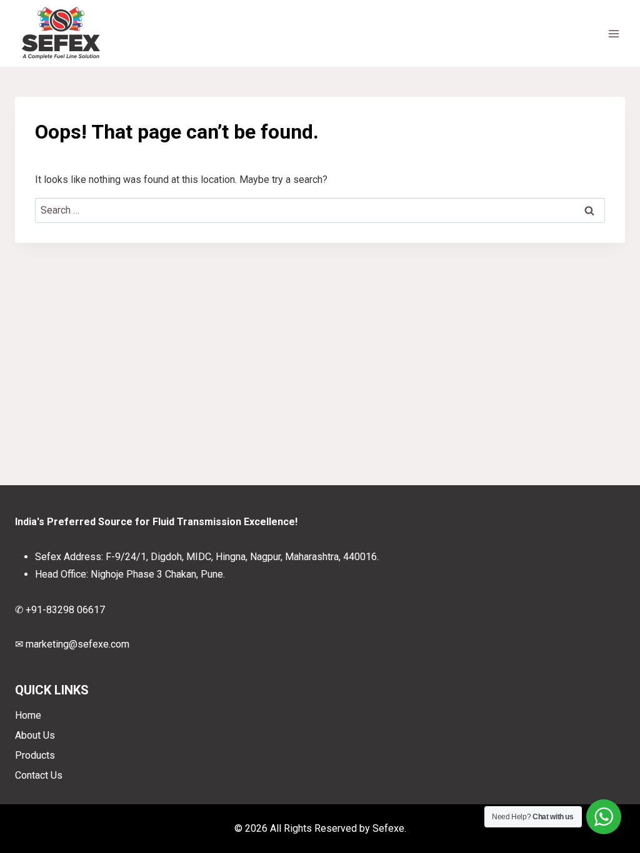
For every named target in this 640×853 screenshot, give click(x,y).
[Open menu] (613, 33)
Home (28, 715)
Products (35, 755)
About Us (35, 735)
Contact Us (38, 775)
